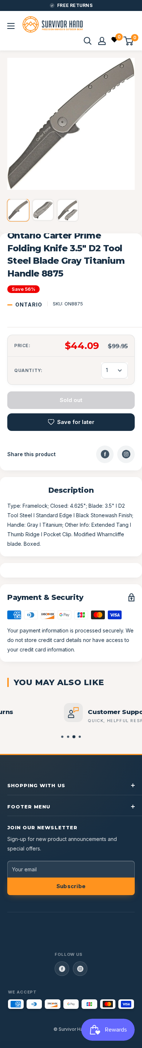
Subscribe (71, 886)
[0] (115, 40)
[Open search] (88, 41)
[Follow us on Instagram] (80, 968)
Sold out (71, 400)
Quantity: (28, 370)
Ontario (28, 304)
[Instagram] (126, 454)
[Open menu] (11, 26)
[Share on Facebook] (105, 454)
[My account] (102, 41)
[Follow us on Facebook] (62, 968)
